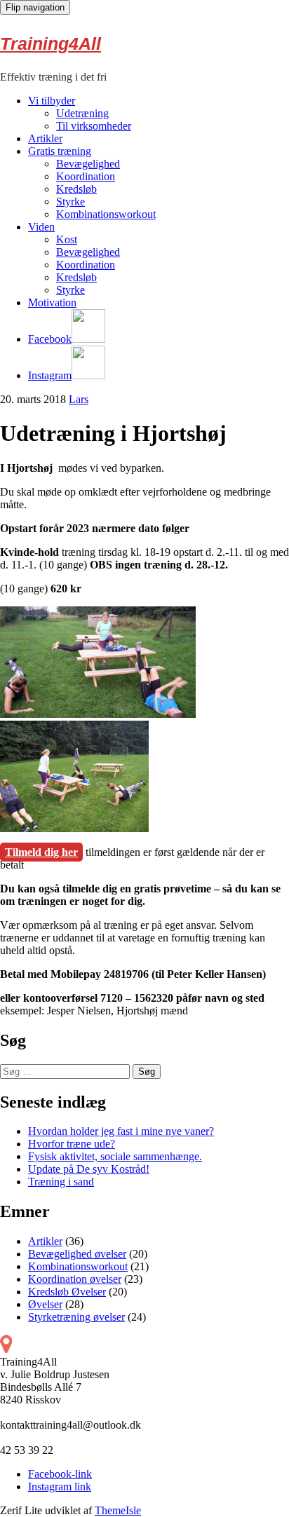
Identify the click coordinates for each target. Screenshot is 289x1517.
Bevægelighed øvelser (77, 1254)
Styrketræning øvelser (76, 1317)
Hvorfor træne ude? (71, 1144)
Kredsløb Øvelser (67, 1292)
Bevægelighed (88, 164)
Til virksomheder (93, 126)
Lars (78, 399)
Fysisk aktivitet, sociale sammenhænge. (115, 1156)
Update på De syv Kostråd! (88, 1169)
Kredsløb (76, 189)
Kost (66, 239)
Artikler (45, 138)
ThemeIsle (118, 1510)
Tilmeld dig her (41, 852)
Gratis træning (59, 151)
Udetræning (82, 113)
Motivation (52, 302)
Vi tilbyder (51, 101)
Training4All (50, 43)
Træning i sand (61, 1182)
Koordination (85, 176)
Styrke (70, 202)
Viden (41, 227)
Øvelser (45, 1304)
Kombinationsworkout (106, 214)
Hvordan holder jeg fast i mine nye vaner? (121, 1131)
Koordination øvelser (74, 1279)
